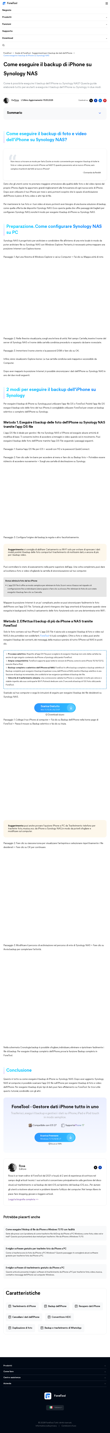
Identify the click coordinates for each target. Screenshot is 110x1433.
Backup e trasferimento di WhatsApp (63, 1328)
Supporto (7, 31)
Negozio (6, 10)
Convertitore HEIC (61, 1317)
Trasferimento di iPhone (24, 1306)
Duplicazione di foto (22, 1328)
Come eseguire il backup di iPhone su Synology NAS (26, 56)
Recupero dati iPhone (89, 1306)
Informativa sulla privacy (46, 1426)
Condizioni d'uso (68, 1426)
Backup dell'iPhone (57, 1306)
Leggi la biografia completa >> (23, 1199)
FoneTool (12, 3)
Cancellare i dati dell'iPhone (25, 1317)
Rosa (16, 100)
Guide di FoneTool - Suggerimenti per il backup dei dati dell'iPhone (43, 53)
